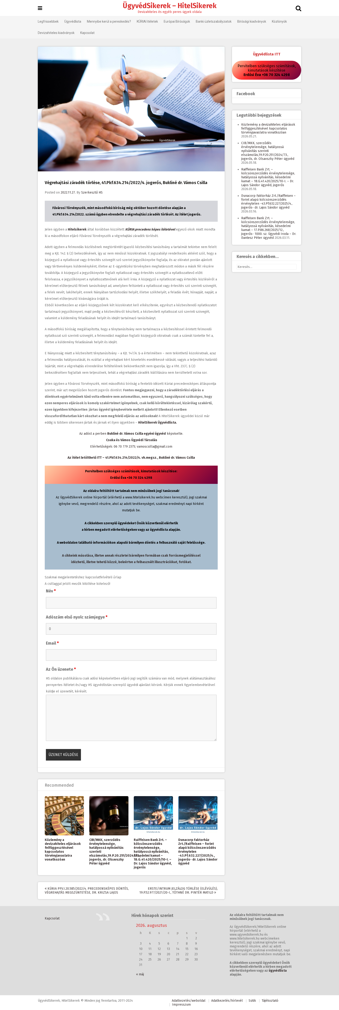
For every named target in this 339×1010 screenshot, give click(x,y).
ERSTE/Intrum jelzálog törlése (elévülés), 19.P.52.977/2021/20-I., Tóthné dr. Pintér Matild (178, 891)
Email (52, 643)
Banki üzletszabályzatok (214, 21)
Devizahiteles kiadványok (56, 33)
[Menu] (40, 8)
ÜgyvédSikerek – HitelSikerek (170, 6)
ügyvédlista (278, 971)
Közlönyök (279, 21)
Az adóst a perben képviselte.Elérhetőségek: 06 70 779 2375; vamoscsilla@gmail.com (131, 440)
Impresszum (181, 1005)
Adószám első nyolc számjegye (76, 617)
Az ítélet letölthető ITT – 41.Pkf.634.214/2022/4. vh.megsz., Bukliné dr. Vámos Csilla (131, 458)
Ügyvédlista (72, 21)
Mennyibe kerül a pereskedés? (109, 21)
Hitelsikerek (77, 229)
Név (51, 591)
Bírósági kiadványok (251, 21)
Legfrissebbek (48, 21)
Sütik (252, 1001)
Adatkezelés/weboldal (188, 1001)
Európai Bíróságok (177, 21)
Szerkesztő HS (92, 192)
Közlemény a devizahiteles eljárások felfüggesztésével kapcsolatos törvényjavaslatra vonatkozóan (63, 849)
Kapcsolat (87, 33)
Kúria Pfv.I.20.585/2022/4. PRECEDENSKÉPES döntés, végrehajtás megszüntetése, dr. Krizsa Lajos (87, 891)
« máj (140, 974)
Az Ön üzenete (61, 669)
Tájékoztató (270, 1001)
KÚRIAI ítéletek (147, 21)
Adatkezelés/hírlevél (227, 1001)
